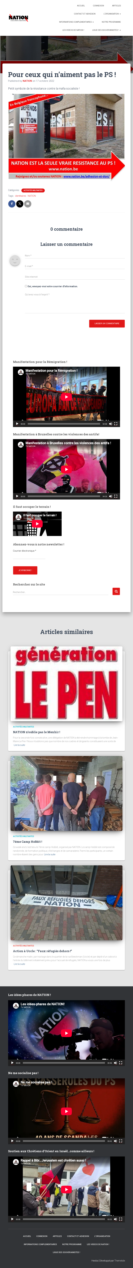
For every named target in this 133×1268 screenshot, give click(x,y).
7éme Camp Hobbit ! (27, 842)
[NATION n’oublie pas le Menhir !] (66, 683)
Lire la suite (19, 745)
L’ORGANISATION (111, 14)
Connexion (98, 6)
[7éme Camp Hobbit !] (66, 793)
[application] (66, 397)
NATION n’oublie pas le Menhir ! (36, 732)
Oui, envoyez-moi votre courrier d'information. (52, 286)
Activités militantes (33, 190)
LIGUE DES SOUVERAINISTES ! (105, 30)
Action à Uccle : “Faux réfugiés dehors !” (42, 951)
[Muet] (110, 423)
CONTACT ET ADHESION (85, 14)
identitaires (20, 196)
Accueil (81, 6)
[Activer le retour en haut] (126, 1261)
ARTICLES (116, 6)
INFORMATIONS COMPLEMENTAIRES (75, 22)
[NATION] (18, 18)
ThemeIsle (119, 1260)
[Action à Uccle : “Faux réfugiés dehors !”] (66, 902)
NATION (32, 196)
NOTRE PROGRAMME (111, 22)
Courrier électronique (24, 550)
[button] (120, 14)
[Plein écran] (115, 423)
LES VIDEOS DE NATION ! (73, 30)
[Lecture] (17, 423)
